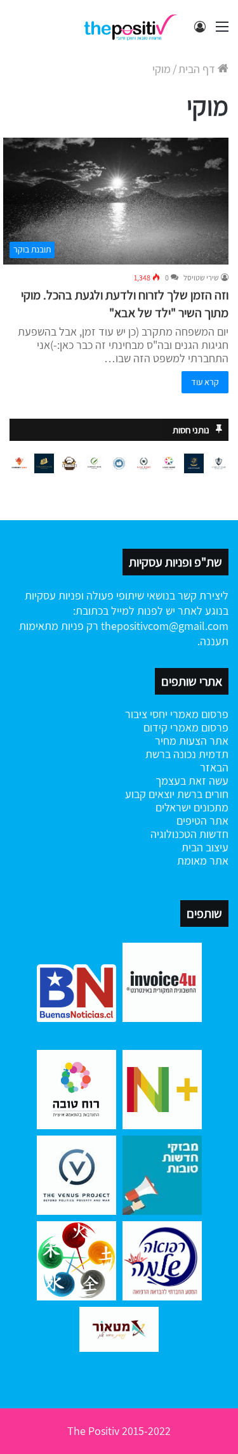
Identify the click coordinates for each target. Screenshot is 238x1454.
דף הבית (198, 69)
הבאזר (214, 767)
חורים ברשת (201, 794)
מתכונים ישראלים (191, 807)
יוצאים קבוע (150, 794)
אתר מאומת (202, 860)
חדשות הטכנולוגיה (189, 834)
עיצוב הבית (205, 847)
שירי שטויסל (201, 277)
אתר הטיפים (202, 820)
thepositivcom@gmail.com (164, 626)
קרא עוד (205, 382)
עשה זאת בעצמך (191, 780)
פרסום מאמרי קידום (185, 727)
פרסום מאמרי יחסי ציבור (176, 714)
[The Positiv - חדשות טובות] (133, 26)
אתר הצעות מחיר (191, 740)
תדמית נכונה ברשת (186, 754)
